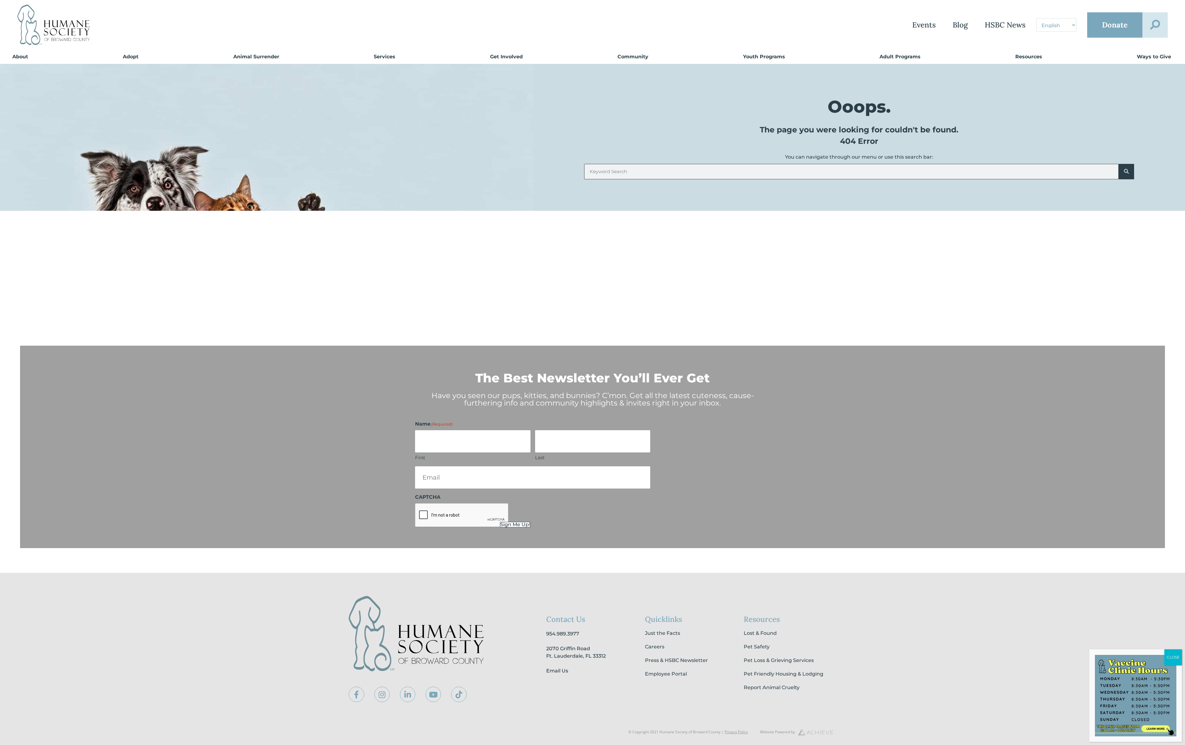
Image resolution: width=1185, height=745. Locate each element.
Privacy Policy (736, 732)
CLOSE (1173, 657)
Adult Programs (900, 57)
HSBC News (1005, 25)
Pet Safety (757, 647)
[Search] (1126, 171)
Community (632, 57)
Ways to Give (1154, 57)
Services (384, 57)
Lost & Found (760, 633)
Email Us (557, 671)
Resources (1028, 57)
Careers (654, 647)
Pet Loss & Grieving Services (779, 660)
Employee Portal (666, 674)
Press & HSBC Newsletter (676, 660)
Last (540, 457)
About (20, 57)
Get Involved (506, 57)
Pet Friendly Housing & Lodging (783, 674)
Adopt (131, 57)
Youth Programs (764, 57)
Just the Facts (662, 633)
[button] (1155, 25)
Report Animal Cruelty (772, 687)
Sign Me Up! (515, 524)
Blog (960, 25)
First (420, 457)
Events (924, 25)
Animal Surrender (256, 57)
